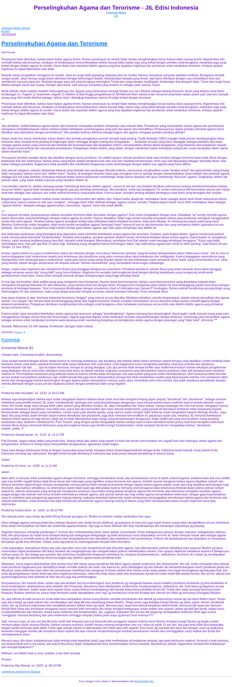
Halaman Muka (116, 12)
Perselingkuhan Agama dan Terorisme (54, 43)
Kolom (5, 31)
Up (116, 15)
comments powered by (20, 671)
